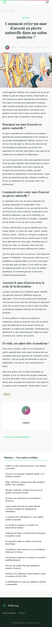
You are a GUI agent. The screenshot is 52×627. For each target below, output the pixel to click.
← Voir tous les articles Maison (15, 437)
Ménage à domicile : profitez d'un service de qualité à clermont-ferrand (24, 491)
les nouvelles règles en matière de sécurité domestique (23, 542)
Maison (12, 11)
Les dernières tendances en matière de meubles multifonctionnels (25, 558)
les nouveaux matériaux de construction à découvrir (23, 499)
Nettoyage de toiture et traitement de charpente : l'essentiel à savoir (25, 534)
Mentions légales (9, 613)
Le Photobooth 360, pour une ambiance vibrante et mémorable (25, 583)
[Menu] (47, 2)
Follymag (13, 605)
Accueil (5, 11)
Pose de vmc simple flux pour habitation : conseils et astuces (22, 566)
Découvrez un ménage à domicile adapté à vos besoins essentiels (24, 475)
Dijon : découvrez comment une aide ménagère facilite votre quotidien (25, 483)
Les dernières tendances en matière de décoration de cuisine (21, 526)
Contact (22, 613)
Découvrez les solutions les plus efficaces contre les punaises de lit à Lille (25, 574)
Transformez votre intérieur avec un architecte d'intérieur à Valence (25, 550)
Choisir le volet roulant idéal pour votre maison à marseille (25, 467)
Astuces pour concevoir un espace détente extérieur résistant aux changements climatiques (23, 509)
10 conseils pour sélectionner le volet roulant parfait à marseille (24, 518)
